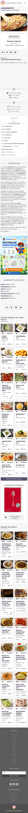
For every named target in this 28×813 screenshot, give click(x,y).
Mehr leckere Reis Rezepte (14, 479)
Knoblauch (9, 135)
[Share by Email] (15, 52)
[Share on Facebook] (11, 52)
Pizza (14, 739)
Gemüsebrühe (7, 146)
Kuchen (14, 761)
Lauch (8, 137)
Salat (14, 751)
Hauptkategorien (5, 10)
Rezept (16, 146)
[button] (10, 36)
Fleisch (14, 741)
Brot (14, 756)
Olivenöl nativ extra (6, 149)
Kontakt (14, 798)
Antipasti (14, 734)
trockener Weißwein (11, 132)
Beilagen (14, 754)
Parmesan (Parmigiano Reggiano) (14, 143)
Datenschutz (14, 795)
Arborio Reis (8, 126)
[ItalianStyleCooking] (11, 3)
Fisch (14, 744)
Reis (14, 749)
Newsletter (14, 800)
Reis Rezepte (15, 10)
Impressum (14, 793)
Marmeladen (14, 763)
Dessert (14, 759)
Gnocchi (14, 746)
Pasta (14, 737)
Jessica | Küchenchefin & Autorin (11, 59)
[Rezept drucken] (3, 52)
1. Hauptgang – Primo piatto (14, 45)
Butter (6, 140)
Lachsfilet (8, 129)
